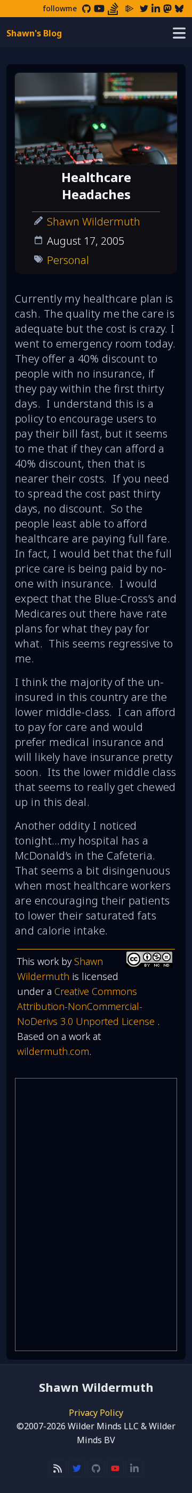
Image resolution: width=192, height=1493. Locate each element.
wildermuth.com (53, 1051)
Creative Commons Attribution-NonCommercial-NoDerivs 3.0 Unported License (87, 1006)
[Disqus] (96, 1214)
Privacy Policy (96, 1413)
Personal (68, 260)
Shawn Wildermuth (93, 221)
